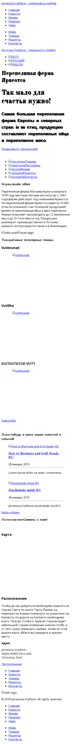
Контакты (15, 43)
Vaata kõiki (8, 421)
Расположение (11, 664)
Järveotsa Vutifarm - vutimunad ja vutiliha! (28, 3)
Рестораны (32, 165)
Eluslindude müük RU (24, 490)
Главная (14, 10)
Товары (13, 36)
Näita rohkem (10, 512)
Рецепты (14, 39)
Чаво (12, 25)
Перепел (14, 21)
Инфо (12, 32)
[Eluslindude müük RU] (23, 483)
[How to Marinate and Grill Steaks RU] (33, 446)
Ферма (13, 18)
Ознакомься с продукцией (19, 149)
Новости (14, 14)
